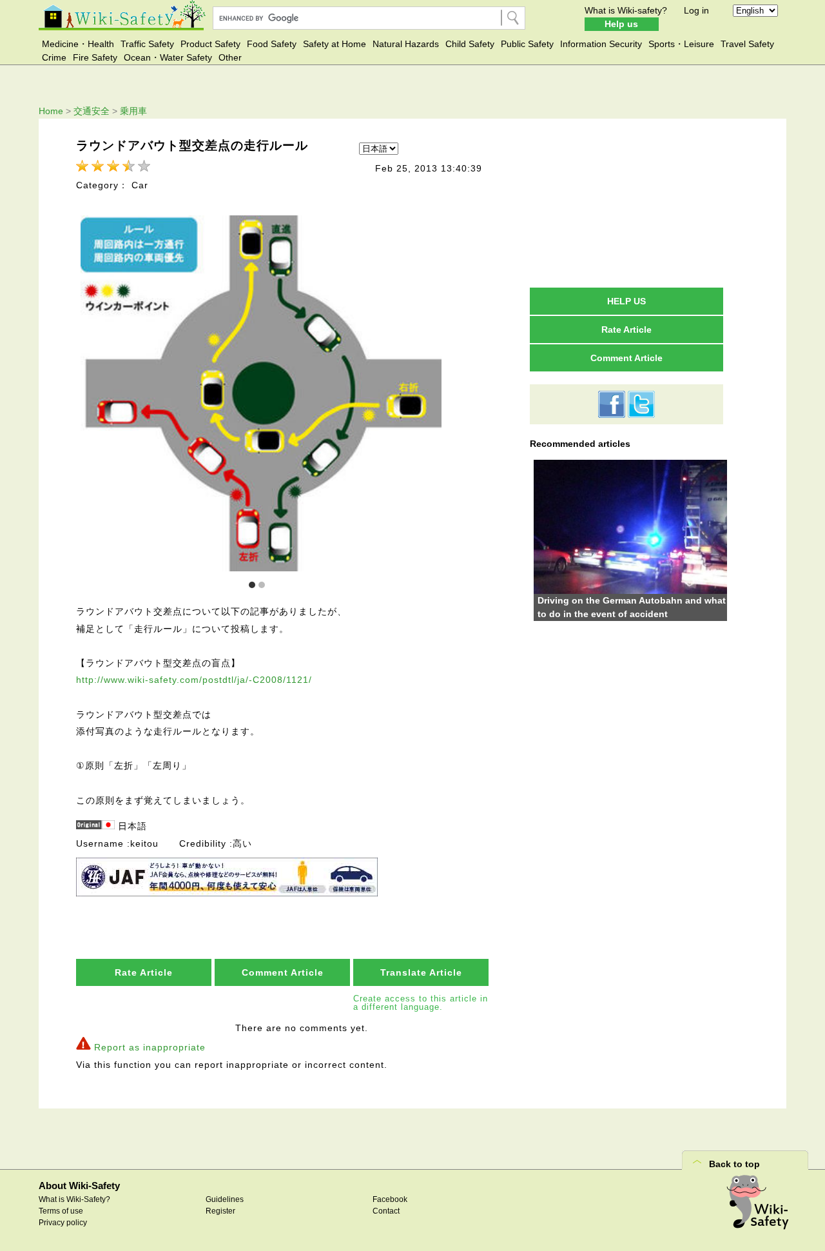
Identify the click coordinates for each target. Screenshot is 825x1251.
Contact (386, 1211)
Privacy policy (63, 1222)
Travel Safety (747, 44)
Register (220, 1211)
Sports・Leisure (681, 44)
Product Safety (210, 44)
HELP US (626, 301)
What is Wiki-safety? (626, 10)
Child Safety (469, 44)
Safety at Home (334, 44)
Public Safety (527, 44)
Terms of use (61, 1211)
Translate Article (421, 972)
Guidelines (225, 1199)
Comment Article (283, 972)
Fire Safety (95, 57)
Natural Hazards (406, 44)
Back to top (734, 1164)
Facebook (390, 1199)
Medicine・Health (78, 44)
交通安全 (91, 111)
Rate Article (144, 972)
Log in (696, 10)
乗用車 (133, 111)
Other (230, 57)
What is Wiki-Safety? (74, 1199)
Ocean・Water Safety (168, 57)
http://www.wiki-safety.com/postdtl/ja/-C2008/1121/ (194, 680)
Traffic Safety (147, 44)
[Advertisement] (626, 202)
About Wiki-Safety (79, 1185)
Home (51, 111)
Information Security (601, 44)
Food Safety (271, 44)
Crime (54, 57)
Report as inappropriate (150, 1047)
